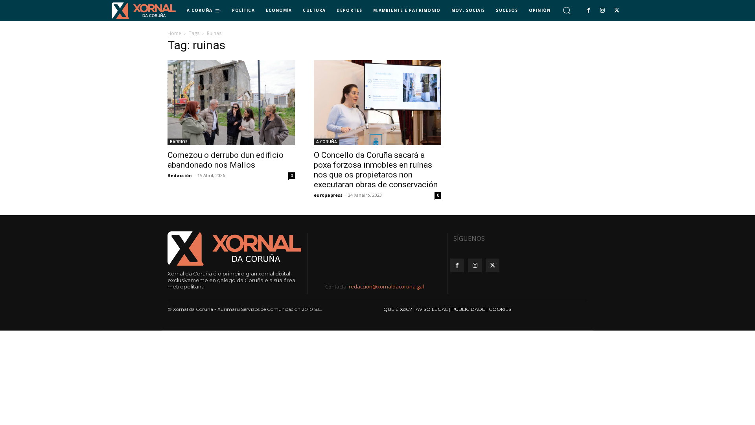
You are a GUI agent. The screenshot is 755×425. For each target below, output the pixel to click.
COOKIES (500, 309)
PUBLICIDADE (468, 309)
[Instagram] (602, 11)
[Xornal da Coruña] (144, 10)
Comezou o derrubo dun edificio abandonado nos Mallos (226, 160)
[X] (617, 11)
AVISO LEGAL (432, 309)
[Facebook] (588, 11)
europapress (328, 195)
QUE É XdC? (397, 309)
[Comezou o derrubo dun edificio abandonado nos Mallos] (231, 102)
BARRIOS (179, 141)
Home (174, 33)
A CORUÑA (326, 141)
